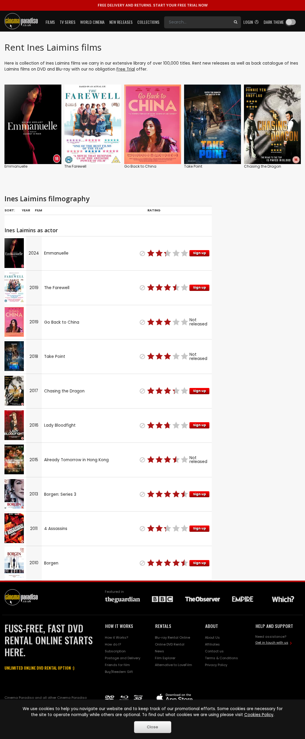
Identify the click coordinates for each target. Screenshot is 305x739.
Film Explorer (165, 658)
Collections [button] (148, 22)
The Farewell (75, 166)
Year (26, 210)
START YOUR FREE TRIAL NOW (153, 5)
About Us (212, 637)
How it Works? (116, 637)
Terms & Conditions (221, 658)
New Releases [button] (121, 22)
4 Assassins (55, 528)
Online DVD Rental (169, 644)
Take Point (193, 166)
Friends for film (117, 664)
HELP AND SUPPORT (274, 626)
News (159, 651)
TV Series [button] (67, 22)
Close (152, 726)
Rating (154, 210)
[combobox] (197, 22)
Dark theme (274, 22)
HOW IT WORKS (119, 626)
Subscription (115, 651)
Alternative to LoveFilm (173, 664)
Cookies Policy (258, 715)
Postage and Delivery (122, 658)
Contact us (214, 651)
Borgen (51, 563)
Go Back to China (140, 166)
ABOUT (211, 626)
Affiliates (212, 644)
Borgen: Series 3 (60, 494)
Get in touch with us (271, 642)
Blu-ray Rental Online (172, 637)
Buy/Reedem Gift (119, 671)
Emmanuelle (15, 166)
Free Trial (125, 69)
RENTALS (163, 626)
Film (38, 210)
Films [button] (50, 22)
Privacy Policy (216, 664)
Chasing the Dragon (262, 166)
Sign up (199, 253)
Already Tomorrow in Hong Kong (76, 460)
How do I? (113, 644)
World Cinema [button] (92, 22)
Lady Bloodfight (60, 425)
